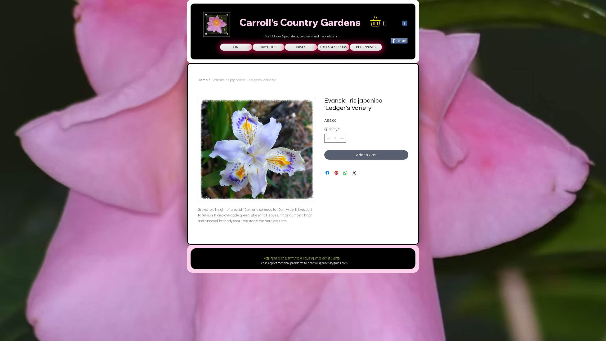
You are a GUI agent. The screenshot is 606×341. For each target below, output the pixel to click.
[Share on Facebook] (327, 173)
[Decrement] (328, 138)
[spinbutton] (335, 138)
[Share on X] (354, 173)
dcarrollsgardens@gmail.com (328, 263)
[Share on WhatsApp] (345, 173)
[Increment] (342, 138)
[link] (381, 21)
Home (203, 80)
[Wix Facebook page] (404, 23)
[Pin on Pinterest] (336, 173)
